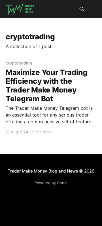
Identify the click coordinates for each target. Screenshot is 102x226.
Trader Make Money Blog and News (43, 171)
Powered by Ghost (51, 182)
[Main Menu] (93, 9)
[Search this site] (81, 9)
